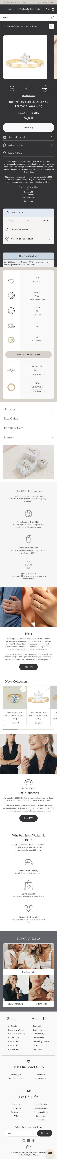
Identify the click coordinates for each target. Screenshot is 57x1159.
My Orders (41, 1074)
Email (45, 220)
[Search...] (52, 17)
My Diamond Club (16, 1078)
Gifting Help (41, 1116)
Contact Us (16, 1104)
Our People (37, 1030)
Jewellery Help (41, 1108)
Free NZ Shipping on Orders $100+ (14, 2)
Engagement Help (41, 1112)
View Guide (37, 374)
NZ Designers (13, 1037)
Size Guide (11, 418)
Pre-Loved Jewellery (16, 1034)
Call (28, 220)
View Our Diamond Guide (28, 354)
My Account (16, 1074)
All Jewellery (13, 1026)
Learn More (30, 264)
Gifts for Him (13, 1045)
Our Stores (37, 1049)
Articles (41, 1120)
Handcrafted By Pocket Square (28, 1155)
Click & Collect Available (46, 2)
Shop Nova (29, 666)
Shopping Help (41, 1104)
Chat (11, 220)
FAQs (16, 1116)
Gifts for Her (13, 1041)
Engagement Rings (16, 1030)
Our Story (37, 1026)
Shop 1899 (28, 818)
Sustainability (38, 1034)
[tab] (26, 81)
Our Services (16, 1112)
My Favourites (41, 1078)
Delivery (9, 409)
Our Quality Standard (41, 1041)
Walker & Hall (28, 95)
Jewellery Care (13, 428)
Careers (36, 1045)
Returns (9, 437)
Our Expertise (38, 1037)
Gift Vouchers (13, 1049)
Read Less (28, 201)
